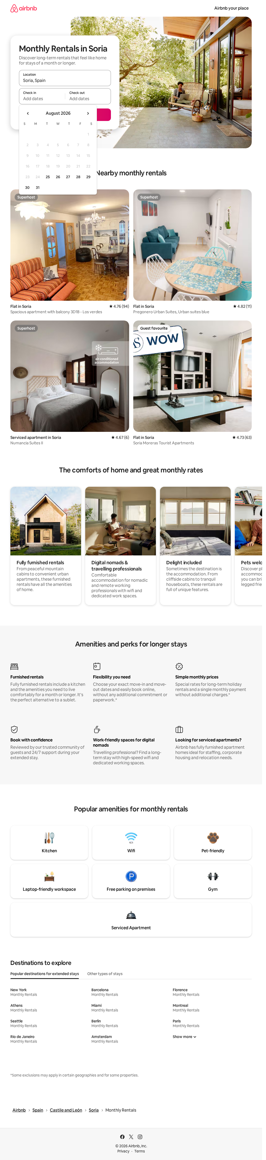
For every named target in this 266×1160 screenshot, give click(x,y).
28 (78, 177)
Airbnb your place (231, 8)
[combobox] (65, 80)
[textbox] (42, 98)
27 (68, 177)
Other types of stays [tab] (105, 973)
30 (27, 187)
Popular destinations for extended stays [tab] (44, 973)
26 (58, 177)
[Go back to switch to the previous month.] (28, 113)
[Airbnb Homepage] (23, 8)
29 (88, 177)
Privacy (123, 1151)
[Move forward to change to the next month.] (87, 113)
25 (48, 177)
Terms (139, 1151)
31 (37, 187)
